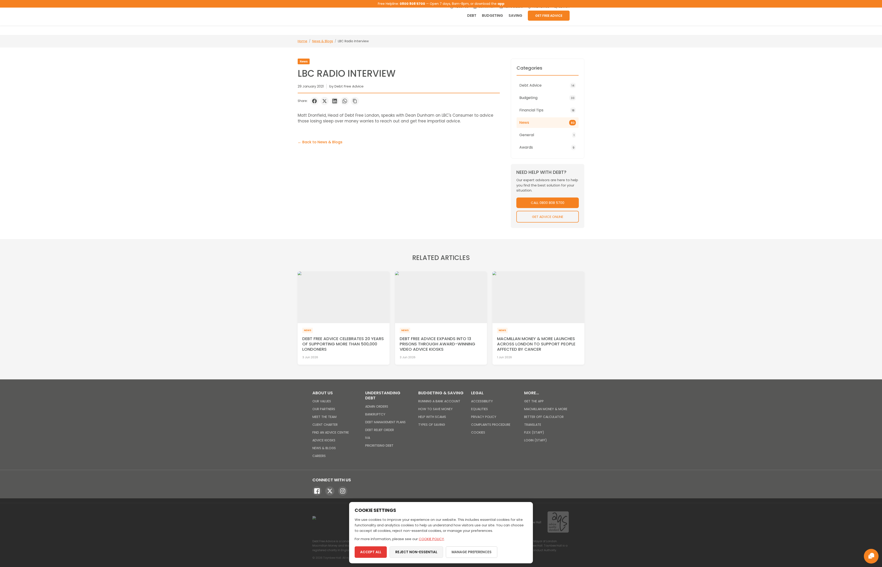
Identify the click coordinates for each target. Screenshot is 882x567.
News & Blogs (322, 41)
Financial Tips (546, 110)
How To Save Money (435, 409)
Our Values (321, 401)
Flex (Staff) (534, 432)
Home (302, 41)
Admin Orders (376, 406)
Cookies (478, 432)
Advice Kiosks (323, 440)
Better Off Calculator (544, 417)
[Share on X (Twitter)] (324, 101)
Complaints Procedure (490, 424)
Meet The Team (324, 417)
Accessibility (482, 401)
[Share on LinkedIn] (335, 101)
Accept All (370, 552)
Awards (546, 147)
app (501, 3)
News (304, 61)
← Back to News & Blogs (320, 142)
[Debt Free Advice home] (340, 13)
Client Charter (325, 424)
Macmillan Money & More (545, 409)
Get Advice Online (547, 216)
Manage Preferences (472, 552)
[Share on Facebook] (314, 101)
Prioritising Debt (379, 445)
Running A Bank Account (439, 401)
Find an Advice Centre (330, 432)
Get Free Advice (548, 15)
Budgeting (492, 15)
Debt (471, 15)
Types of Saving (431, 424)
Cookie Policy (431, 538)
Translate (532, 424)
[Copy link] (355, 101)
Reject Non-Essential (416, 552)
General (546, 135)
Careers (319, 456)
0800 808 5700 (412, 3)
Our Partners (323, 409)
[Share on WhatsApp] (345, 101)
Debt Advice (546, 85)
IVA (367, 437)
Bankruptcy (375, 414)
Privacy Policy (483, 417)
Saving (515, 15)
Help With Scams (432, 417)
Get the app (534, 401)
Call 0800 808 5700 (547, 202)
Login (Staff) (535, 440)
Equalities (479, 409)
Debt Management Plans (385, 422)
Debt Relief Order (379, 430)
